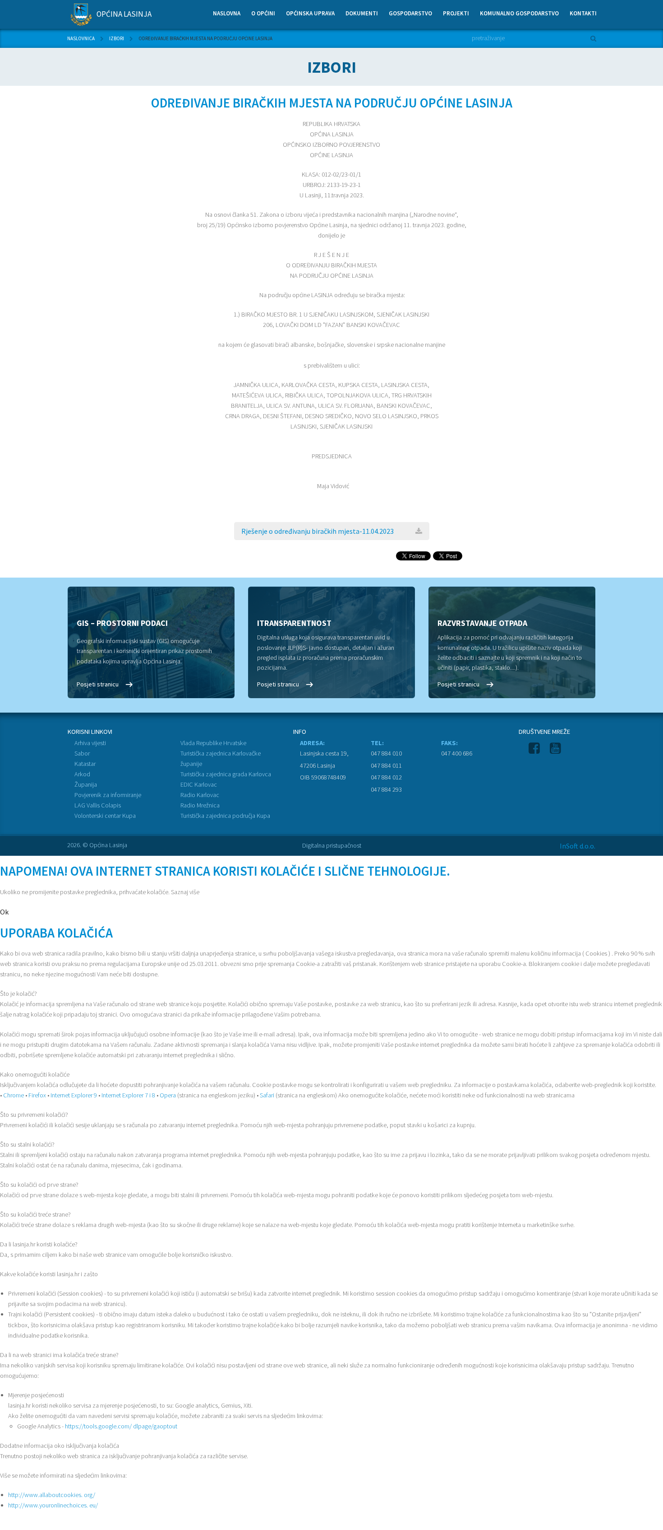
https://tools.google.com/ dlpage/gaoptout (121, 1426)
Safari (267, 1095)
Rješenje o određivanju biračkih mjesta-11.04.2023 (317, 531)
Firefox (37, 1095)
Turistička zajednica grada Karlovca (225, 774)
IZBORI (116, 38)
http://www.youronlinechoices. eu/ (53, 1505)
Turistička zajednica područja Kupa (225, 816)
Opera (168, 1095)
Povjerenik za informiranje (107, 795)
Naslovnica (81, 38)
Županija (85, 784)
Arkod (82, 774)
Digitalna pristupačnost (331, 845)
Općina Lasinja (123, 14)
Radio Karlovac (199, 795)
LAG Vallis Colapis (97, 805)
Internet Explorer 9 (74, 1095)
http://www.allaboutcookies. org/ (51, 1495)
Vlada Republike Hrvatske (213, 743)
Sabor (82, 753)
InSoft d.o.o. (577, 845)
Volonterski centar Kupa (105, 816)
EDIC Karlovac (198, 784)
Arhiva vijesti (90, 743)
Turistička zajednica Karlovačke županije (220, 758)
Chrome (13, 1095)
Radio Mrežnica (200, 805)
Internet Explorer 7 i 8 (128, 1095)
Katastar (85, 764)
